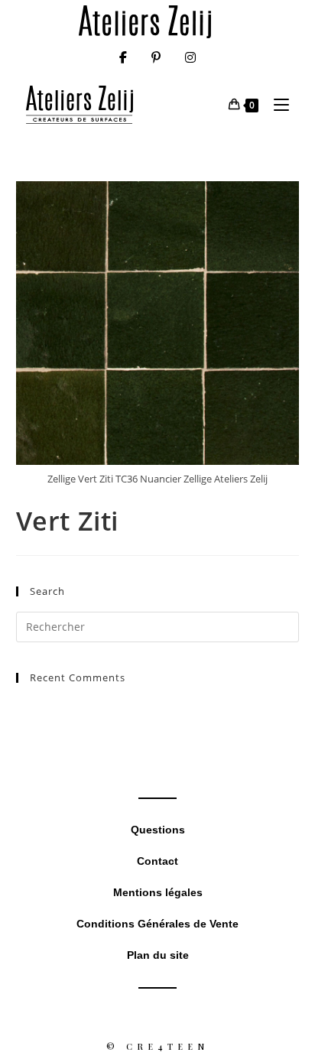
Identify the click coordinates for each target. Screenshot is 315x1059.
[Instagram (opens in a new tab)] (190, 57)
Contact (157, 861)
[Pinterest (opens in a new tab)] (156, 57)
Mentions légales (158, 892)
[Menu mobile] (275, 104)
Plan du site (158, 955)
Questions (158, 829)
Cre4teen (167, 1046)
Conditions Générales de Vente (157, 924)
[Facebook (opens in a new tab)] (123, 57)
